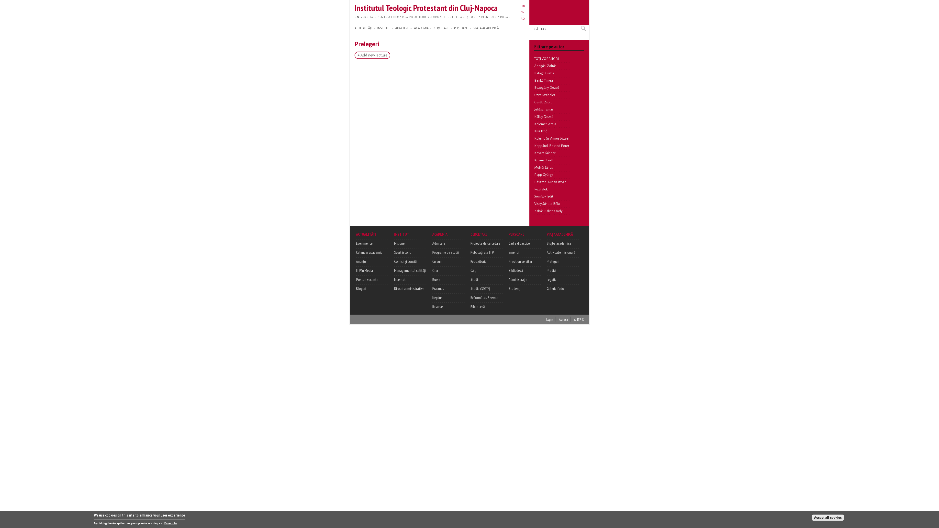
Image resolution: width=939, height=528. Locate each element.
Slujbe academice (559, 243)
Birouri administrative (409, 288)
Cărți (473, 270)
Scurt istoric (402, 252)
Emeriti (514, 252)
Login (549, 319)
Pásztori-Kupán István (550, 182)
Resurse (437, 306)
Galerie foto (555, 288)
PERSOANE (461, 28)
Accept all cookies (828, 517)
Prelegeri (553, 261)
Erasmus (438, 288)
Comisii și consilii (405, 261)
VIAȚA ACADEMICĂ (486, 28)
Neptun (437, 297)
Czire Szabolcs (544, 95)
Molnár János (543, 167)
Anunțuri (362, 261)
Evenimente (364, 243)
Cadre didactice (519, 243)
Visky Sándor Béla (547, 204)
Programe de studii (445, 252)
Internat (400, 279)
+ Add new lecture (372, 55)
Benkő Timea (543, 80)
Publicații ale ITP (482, 252)
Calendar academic (369, 252)
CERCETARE (441, 28)
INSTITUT (383, 28)
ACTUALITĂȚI (363, 28)
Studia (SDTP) (480, 288)
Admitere (438, 243)
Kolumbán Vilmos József (552, 138)
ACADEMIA (421, 28)
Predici (551, 270)
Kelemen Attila (545, 124)
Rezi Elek (541, 189)
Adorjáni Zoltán (545, 66)
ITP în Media (364, 270)
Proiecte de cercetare (485, 243)
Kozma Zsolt (543, 160)
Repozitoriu (478, 261)
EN (523, 12)
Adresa (563, 319)
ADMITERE (402, 28)
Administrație (518, 279)
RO (523, 18)
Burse (436, 279)
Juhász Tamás (543, 109)
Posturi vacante (367, 279)
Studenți (514, 288)
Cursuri (437, 261)
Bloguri (361, 288)
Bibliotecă (477, 306)
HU (523, 6)
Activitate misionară (561, 252)
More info (170, 523)
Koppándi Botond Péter (551, 146)
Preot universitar (520, 261)
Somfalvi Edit (543, 196)
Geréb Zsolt (543, 102)
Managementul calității (410, 270)
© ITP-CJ (579, 319)
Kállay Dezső (543, 117)
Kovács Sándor (544, 153)
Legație (552, 279)
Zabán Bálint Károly (548, 211)
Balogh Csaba (544, 73)
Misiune (399, 243)
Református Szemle (484, 297)
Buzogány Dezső (546, 87)
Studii (474, 279)
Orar (435, 270)
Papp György (543, 174)
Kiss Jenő (540, 131)
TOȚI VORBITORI (546, 59)
